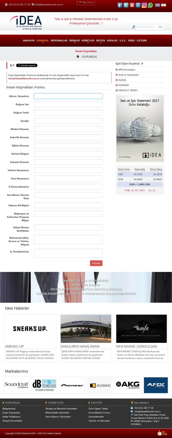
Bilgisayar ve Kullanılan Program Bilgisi (18, 217)
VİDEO (131, 40)
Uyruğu (24, 121)
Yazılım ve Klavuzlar (99, 420)
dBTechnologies (126, 69)
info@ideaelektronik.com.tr (49, 4)
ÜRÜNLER (74, 40)
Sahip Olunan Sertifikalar (21, 229)
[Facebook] (120, 5)
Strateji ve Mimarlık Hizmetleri (61, 408)
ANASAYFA (29, 40)
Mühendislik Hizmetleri (57, 412)
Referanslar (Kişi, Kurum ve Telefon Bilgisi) (19, 241)
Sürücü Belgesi (20, 153)
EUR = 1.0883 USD (140, 184)
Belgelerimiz (9, 408)
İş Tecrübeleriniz (19, 251)
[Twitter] (126, 5)
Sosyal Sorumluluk (12, 420)
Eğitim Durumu (20, 145)
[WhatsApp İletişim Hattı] (150, 5)
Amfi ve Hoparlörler (128, 74)
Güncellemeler (96, 416)
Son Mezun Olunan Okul (18, 197)
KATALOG (112, 40)
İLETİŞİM (141, 40)
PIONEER (123, 85)
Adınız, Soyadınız (19, 96)
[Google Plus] (138, 5)
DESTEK (96, 402)
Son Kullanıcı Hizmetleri (58, 416)
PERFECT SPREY (128, 90)
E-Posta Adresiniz (19, 186)
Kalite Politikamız (11, 416)
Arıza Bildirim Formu (99, 412)
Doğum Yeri (22, 104)
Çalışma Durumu (19, 162)
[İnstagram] (144, 5)
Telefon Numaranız (18, 170)
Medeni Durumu (20, 129)
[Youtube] (132, 5)
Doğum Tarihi (21, 112)
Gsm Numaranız (20, 178)
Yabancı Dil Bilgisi (18, 205)
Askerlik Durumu (19, 137)
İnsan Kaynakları (11, 412)
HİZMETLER (56, 402)
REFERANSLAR (59, 40)
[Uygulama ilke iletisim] (162, 433)
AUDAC (122, 80)
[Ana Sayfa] (77, 56)
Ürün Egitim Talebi (98, 408)
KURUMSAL (43, 40)
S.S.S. (122, 40)
